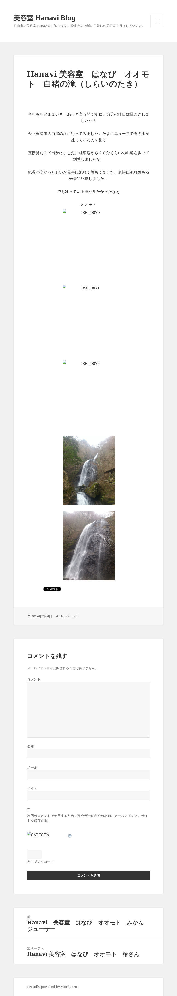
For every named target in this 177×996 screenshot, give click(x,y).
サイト (32, 788)
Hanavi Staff (68, 616)
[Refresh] (70, 834)
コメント (34, 679)
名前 (30, 746)
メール (32, 767)
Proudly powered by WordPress (52, 986)
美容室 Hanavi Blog (45, 17)
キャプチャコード (40, 862)
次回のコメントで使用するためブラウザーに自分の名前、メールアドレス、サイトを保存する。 (87, 818)
